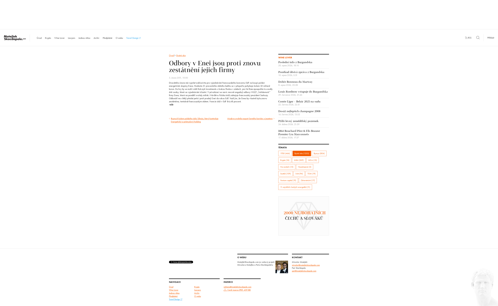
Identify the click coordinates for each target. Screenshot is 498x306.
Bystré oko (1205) (302, 153)
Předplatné (107, 37)
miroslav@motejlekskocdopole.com (306, 265)
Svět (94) (299, 173)
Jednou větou (84, 37)
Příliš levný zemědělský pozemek (298, 122)
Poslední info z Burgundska (295, 64)
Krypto (48, 37)
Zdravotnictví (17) (308, 180)
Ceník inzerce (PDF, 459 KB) (239, 290)
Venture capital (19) (288, 180)
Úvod (39, 37)
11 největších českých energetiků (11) (295, 187)
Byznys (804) (319, 153)
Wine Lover (59, 37)
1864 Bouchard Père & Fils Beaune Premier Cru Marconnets (299, 134)
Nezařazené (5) (304, 167)
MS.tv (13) (312, 160)
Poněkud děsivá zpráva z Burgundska (301, 73)
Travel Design (132, 37)
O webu (119, 37)
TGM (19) (311, 173)
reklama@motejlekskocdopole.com (237, 287)
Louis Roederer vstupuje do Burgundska (303, 93)
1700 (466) (285, 153)
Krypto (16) (284, 160)
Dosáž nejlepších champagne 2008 (299, 113)
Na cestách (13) (286, 167)
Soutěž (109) (285, 173)
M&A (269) (299, 160)
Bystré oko (181, 55)
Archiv (96, 37)
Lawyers (71, 37)
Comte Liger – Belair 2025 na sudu (299, 103)
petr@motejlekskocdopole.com (304, 271)
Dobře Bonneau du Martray (295, 83)
